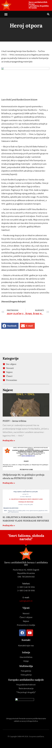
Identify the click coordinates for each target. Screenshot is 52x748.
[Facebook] (22, 632)
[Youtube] (29, 632)
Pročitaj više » (9, 440)
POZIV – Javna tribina (14, 420)
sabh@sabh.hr (26, 601)
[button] (6, 14)
